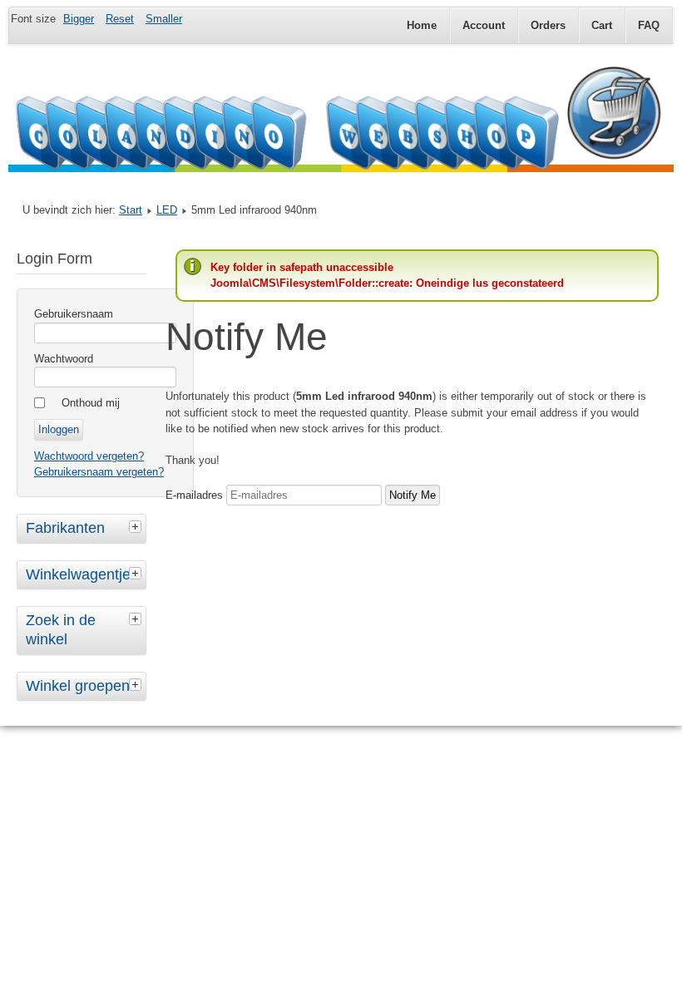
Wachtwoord (63, 358)
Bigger (78, 18)
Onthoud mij (91, 403)
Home (422, 25)
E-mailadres (194, 495)
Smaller (164, 18)
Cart (601, 25)
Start (130, 210)
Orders (548, 25)
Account (483, 25)
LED (166, 210)
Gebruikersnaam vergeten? (99, 472)
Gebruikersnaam (73, 314)
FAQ (649, 25)
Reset (120, 18)
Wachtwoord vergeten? (89, 456)
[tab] (137, 526)
